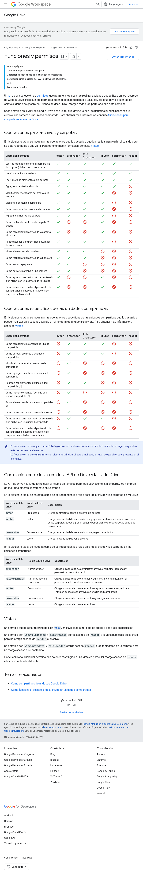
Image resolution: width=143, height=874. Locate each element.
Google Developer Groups (18, 759)
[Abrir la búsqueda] (98, 4)
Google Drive (14, 15)
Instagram (56, 765)
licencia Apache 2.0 (53, 727)
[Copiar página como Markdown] (73, 56)
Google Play (103, 787)
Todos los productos (15, 843)
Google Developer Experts (18, 765)
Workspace (41, 4)
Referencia (72, 47)
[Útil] (131, 47)
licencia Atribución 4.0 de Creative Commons (104, 724)
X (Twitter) (56, 776)
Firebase (101, 765)
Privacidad (26, 857)
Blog (52, 754)
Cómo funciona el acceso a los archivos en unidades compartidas (51, 689)
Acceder (134, 4)
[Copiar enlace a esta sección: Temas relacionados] (45, 675)
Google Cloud (104, 782)
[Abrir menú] (5, 4)
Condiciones (11, 857)
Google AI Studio (106, 771)
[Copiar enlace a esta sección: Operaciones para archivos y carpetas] (80, 133)
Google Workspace (34, 47)
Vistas (95, 145)
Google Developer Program (19, 754)
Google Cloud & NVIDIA (16, 776)
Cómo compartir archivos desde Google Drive (39, 683)
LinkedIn (54, 771)
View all (101, 793)
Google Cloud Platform (16, 832)
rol (9, 95)
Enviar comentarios (122, 56)
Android (101, 754)
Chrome (101, 759)
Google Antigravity (107, 776)
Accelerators (11, 771)
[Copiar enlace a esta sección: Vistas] (19, 619)
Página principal (12, 47)
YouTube (55, 782)
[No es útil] (136, 47)
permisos (42, 95)
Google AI (9, 837)
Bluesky (54, 759)
